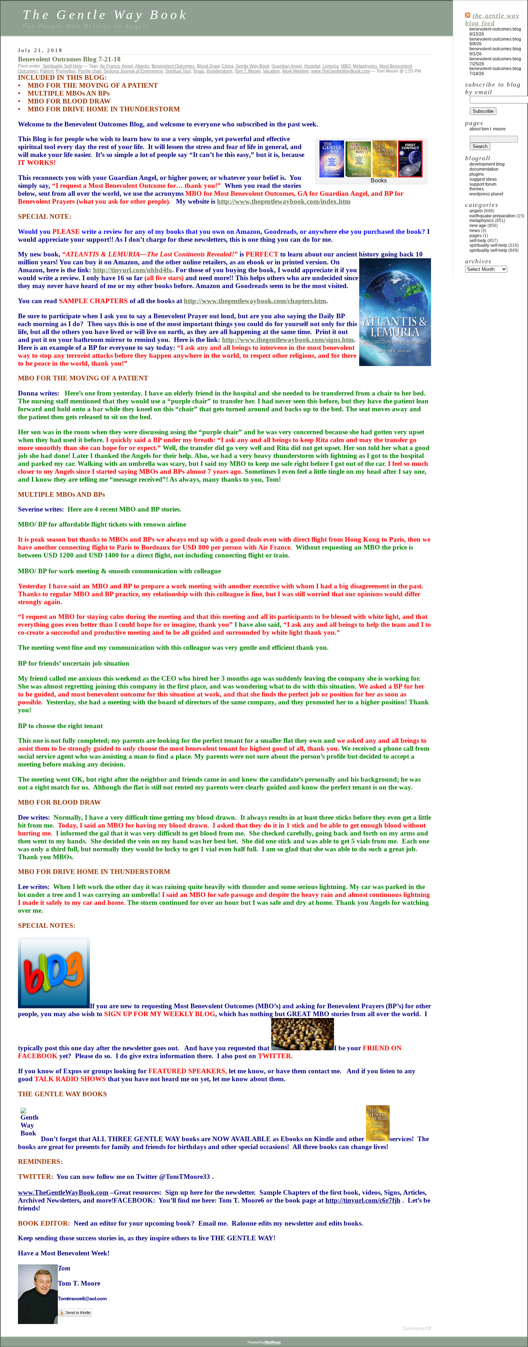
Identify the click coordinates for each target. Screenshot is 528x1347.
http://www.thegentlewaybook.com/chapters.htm (255, 301)
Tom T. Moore (248, 71)
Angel (127, 66)
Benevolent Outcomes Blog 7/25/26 (495, 61)
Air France (110, 66)
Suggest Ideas (483, 179)
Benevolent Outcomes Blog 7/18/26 (495, 71)
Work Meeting (295, 71)
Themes (476, 188)
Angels (476, 210)
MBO (346, 66)
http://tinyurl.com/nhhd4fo (132, 270)
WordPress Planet (486, 193)
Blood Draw (208, 66)
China (227, 66)
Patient (47, 71)
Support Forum (482, 184)
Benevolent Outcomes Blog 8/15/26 (495, 32)
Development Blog (487, 164)
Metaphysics (365, 66)
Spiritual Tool (178, 71)
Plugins (476, 174)
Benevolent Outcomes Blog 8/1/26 (495, 51)
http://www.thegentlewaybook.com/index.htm (284, 201)
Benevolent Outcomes (173, 66)
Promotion (66, 71)
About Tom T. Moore (487, 128)
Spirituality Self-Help (62, 66)
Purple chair (89, 71)
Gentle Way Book (252, 66)
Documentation (484, 169)
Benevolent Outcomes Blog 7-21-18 (69, 59)
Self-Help (477, 240)
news (474, 230)
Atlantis (142, 66)
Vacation (271, 71)
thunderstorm (219, 71)
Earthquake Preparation (492, 215)
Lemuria (331, 66)
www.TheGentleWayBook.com (340, 71)
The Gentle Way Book (105, 14)
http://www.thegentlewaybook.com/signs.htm (288, 339)
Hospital (312, 66)
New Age (477, 225)
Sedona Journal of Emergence (133, 71)
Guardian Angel (287, 66)
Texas (198, 71)
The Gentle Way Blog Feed (492, 19)
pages (475, 235)
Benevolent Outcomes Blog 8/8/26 (495, 42)
